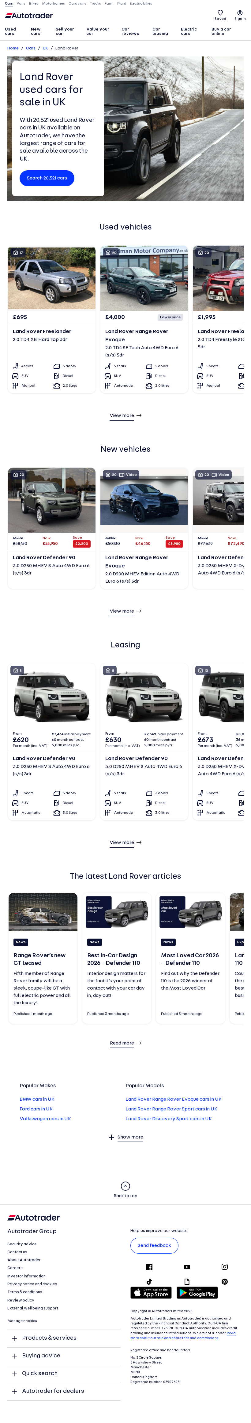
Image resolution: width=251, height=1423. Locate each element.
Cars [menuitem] (9, 3)
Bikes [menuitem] (33, 3)
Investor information (26, 1276)
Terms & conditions (24, 1292)
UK (45, 48)
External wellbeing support (32, 1308)
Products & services (49, 1338)
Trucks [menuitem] (95, 3)
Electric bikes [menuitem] (141, 3)
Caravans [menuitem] (77, 3)
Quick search (40, 1374)
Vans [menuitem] (21, 3)
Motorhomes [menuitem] (53, 3)
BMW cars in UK (37, 1099)
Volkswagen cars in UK (45, 1119)
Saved (220, 19)
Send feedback (154, 1245)
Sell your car (65, 31)
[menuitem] (15, 32)
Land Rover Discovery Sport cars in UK (169, 1119)
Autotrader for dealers (53, 1391)
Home (13, 48)
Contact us (17, 1252)
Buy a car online (221, 31)
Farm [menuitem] (109, 3)
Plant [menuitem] (121, 3)
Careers (15, 1268)
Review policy (20, 1300)
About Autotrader (24, 1260)
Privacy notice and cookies (32, 1284)
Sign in (240, 19)
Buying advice (41, 1356)
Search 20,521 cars (47, 178)
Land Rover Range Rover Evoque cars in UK (174, 1099)
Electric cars (189, 31)
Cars (31, 48)
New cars (36, 31)
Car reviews (130, 31)
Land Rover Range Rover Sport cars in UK (171, 1109)
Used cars (10, 31)
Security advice (22, 1244)
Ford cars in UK (36, 1109)
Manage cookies (22, 1321)
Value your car (97, 31)
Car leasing (160, 31)
